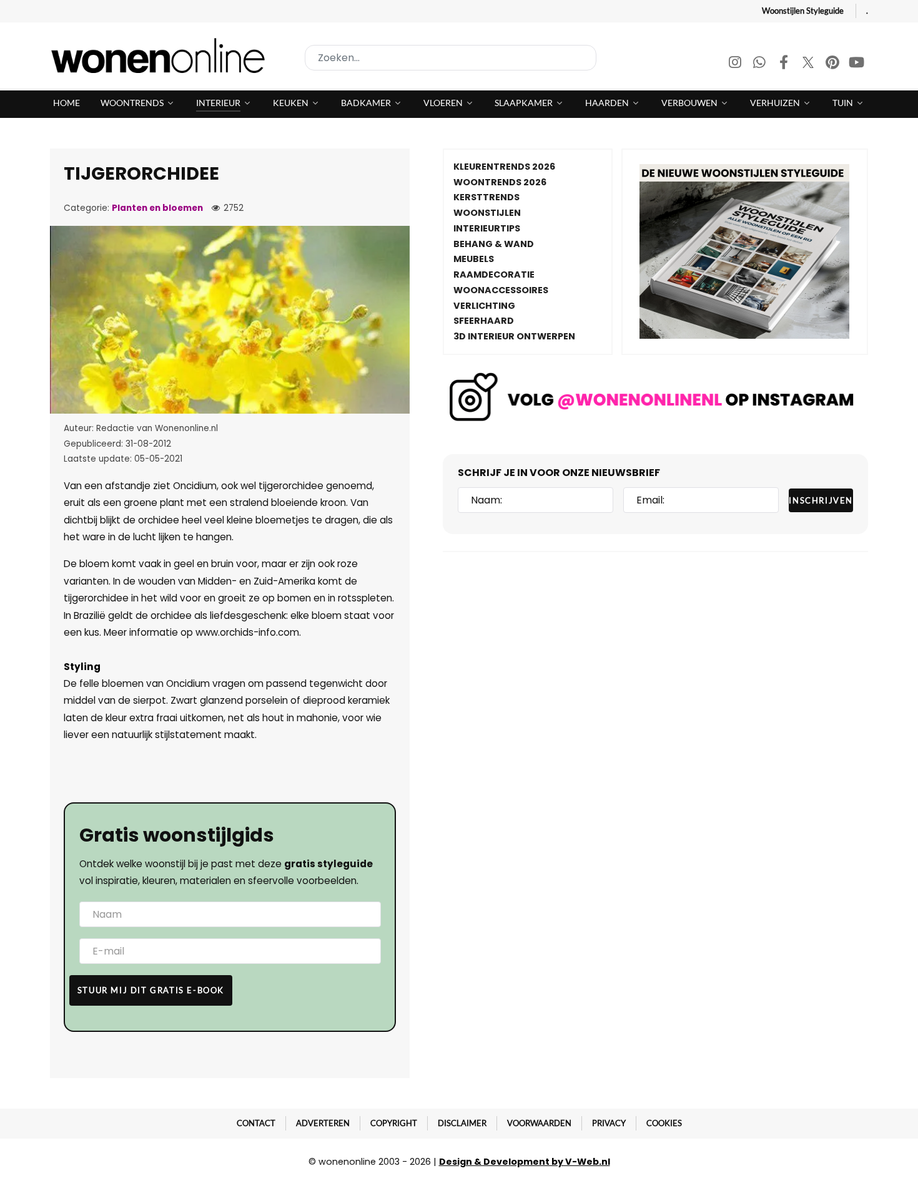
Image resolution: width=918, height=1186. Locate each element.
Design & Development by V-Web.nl (524, 1161)
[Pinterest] (833, 64)
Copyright (393, 1123)
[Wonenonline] (162, 55)
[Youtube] (857, 64)
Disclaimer (462, 1123)
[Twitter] (809, 64)
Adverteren (323, 1123)
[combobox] (450, 57)
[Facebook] (784, 64)
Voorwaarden (539, 1123)
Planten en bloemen (157, 208)
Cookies (664, 1123)
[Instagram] (736, 64)
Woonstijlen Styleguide (803, 11)
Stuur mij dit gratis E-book (150, 990)
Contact (256, 1123)
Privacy (609, 1123)
